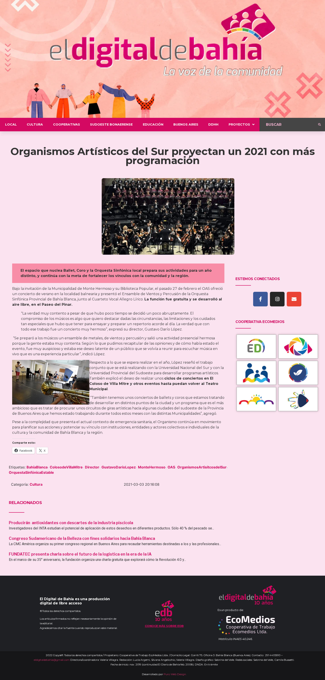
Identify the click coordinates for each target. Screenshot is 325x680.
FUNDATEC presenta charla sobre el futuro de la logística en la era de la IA (80, 554)
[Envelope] (294, 299)
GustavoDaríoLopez (118, 467)
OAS (171, 467)
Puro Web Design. (175, 674)
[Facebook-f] (260, 299)
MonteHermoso (151, 467)
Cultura (36, 484)
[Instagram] (277, 299)
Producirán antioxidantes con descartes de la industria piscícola (71, 522)
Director (92, 467)
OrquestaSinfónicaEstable (31, 472)
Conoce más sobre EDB (164, 626)
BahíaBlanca (37, 467)
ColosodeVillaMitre (66, 467)
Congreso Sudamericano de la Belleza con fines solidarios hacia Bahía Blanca (82, 538)
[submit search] (319, 124)
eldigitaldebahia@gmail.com (52, 659)
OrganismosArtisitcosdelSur (202, 467)
